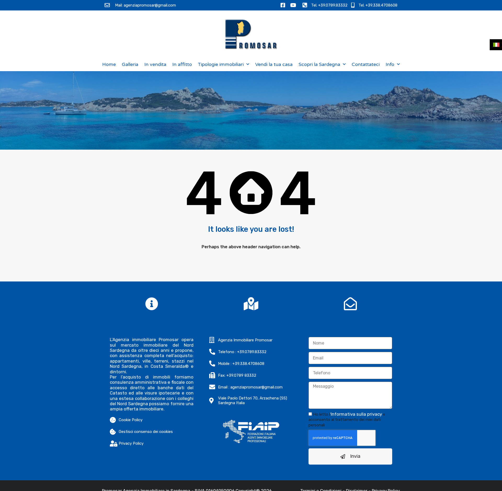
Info (390, 64)
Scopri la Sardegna (319, 64)
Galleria (130, 64)
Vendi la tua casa (274, 64)
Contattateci (366, 64)
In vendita (155, 64)
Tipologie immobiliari (221, 64)
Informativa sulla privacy (356, 414)
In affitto (182, 64)
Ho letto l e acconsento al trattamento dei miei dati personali (347, 419)
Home (109, 64)
